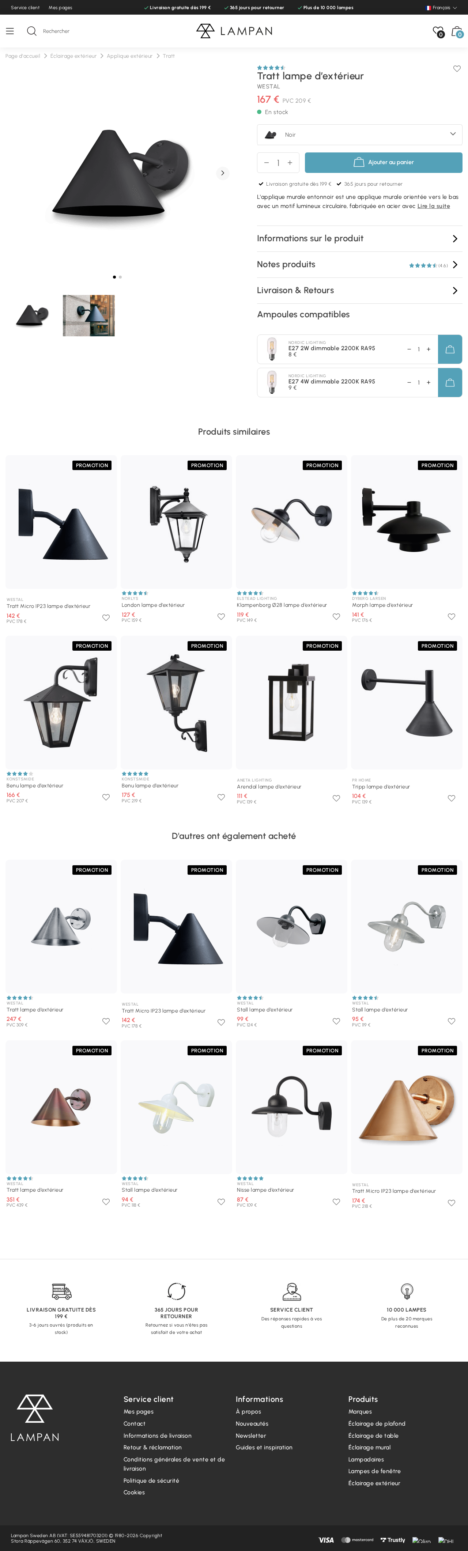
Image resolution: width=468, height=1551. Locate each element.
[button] (223, 173)
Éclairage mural (369, 1447)
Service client (25, 7)
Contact (135, 1423)
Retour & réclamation (153, 1447)
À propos (248, 1411)
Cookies (134, 1492)
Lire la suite (434, 206)
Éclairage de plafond (377, 1423)
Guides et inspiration (264, 1447)
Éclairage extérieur (374, 1483)
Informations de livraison (158, 1435)
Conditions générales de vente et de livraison (174, 1464)
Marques (360, 1411)
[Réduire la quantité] (263, 163)
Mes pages (60, 7)
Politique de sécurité (152, 1480)
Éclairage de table (373, 1435)
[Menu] (13, 31)
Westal (268, 86)
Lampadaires (366, 1459)
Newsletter (251, 1435)
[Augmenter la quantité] (293, 163)
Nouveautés (252, 1423)
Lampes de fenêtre (374, 1471)
